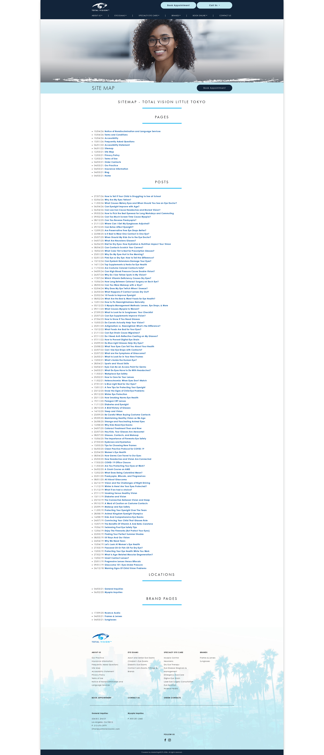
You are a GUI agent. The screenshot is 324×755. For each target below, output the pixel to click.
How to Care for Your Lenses (119, 377)
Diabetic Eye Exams (137, 665)
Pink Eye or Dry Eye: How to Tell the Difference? (129, 257)
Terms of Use (111, 158)
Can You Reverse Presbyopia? (120, 220)
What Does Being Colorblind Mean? (124, 472)
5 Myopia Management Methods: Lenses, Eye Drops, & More (136, 305)
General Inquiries (114, 589)
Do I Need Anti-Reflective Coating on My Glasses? (131, 336)
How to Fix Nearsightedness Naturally (125, 302)
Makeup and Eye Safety (117, 507)
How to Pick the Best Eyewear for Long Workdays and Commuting (139, 213)
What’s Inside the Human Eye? (121, 360)
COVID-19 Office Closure (118, 462)
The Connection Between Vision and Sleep (127, 500)
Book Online (199, 15)
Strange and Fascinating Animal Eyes (125, 421)
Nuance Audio (112, 613)
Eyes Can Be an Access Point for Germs (125, 367)
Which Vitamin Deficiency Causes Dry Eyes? (128, 278)
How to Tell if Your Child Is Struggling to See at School (133, 196)
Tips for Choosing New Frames (120, 445)
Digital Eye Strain (172, 678)
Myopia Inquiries (114, 592)
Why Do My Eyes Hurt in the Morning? (124, 254)
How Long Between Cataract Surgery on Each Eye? (132, 281)
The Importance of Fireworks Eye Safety (125, 438)
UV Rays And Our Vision (117, 537)
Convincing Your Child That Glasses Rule (126, 520)
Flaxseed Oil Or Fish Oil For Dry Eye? (124, 547)
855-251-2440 (136, 719)
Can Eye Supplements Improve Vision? (125, 315)
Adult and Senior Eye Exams (141, 658)
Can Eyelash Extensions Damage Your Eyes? (128, 261)
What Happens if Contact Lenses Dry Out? (127, 292)
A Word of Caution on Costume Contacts (126, 503)
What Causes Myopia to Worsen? (122, 309)
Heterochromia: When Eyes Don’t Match (126, 380)
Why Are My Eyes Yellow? (118, 199)
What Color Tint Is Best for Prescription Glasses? (129, 251)
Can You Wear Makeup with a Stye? (124, 285)
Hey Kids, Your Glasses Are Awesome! (124, 431)
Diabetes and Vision (115, 496)
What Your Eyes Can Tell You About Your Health (129, 346)
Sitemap (109, 148)
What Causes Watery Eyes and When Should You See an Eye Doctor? (141, 203)
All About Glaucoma (116, 479)
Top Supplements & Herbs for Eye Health (126, 264)
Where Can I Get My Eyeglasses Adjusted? (127, 223)
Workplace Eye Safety (116, 373)
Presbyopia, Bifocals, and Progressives (125, 476)
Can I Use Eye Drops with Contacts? (123, 350)
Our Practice (111, 165)
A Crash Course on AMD (117, 469)
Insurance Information (116, 169)
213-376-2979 (100, 725)
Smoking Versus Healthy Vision (121, 493)
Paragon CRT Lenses (115, 401)
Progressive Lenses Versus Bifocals (123, 561)
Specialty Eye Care (148, 15)
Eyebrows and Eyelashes (118, 442)
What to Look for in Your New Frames (124, 356)
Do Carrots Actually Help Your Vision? (125, 322)
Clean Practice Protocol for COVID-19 (124, 449)
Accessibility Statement (117, 145)
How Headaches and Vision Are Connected (128, 459)
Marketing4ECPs (157, 752)
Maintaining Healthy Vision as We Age (125, 418)
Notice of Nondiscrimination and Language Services (133, 131)
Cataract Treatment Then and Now (123, 428)
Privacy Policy (112, 155)
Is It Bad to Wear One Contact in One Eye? (127, 234)
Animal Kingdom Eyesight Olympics (124, 513)
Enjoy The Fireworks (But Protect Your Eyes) (127, 530)
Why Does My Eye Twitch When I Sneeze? (126, 288)
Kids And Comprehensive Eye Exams (124, 517)
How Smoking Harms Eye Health (121, 397)
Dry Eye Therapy (171, 665)
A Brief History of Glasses (118, 408)
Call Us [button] (213, 5)
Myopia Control (171, 658)
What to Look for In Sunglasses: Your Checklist (129, 312)
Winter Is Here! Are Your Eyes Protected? (126, 486)
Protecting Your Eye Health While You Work (127, 551)
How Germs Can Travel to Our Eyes (123, 455)
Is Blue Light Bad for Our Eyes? (120, 384)
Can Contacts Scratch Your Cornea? (124, 247)
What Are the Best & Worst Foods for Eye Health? (130, 298)
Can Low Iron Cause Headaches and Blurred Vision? (132, 210)
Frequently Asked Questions (120, 141)
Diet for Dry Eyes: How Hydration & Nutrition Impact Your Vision (138, 244)
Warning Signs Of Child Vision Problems (125, 568)
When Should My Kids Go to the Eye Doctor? (128, 237)
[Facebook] (165, 740)
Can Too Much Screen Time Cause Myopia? (128, 216)
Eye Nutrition (170, 685)
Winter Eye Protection (116, 394)
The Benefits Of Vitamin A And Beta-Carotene (129, 524)
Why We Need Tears (115, 541)
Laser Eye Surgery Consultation (178, 682)
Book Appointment (178, 5)
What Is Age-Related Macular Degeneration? (129, 554)
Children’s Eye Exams (138, 661)
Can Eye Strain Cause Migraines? (122, 332)
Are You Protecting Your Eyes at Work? (125, 466)
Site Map (109, 152)
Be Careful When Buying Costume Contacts (127, 414)
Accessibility (111, 138)
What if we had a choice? (118, 489)
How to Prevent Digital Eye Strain (122, 339)
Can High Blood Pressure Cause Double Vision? (130, 271)
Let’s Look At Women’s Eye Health (122, 544)
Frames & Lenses (113, 616)
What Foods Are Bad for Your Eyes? (123, 329)
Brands (175, 15)
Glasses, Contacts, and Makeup (122, 435)
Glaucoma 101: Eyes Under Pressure (124, 565)
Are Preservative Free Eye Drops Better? (125, 230)
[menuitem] (97, 15)
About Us (96, 15)
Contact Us (225, 15)
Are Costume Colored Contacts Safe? (124, 268)
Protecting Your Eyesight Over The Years (126, 510)
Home (108, 175)
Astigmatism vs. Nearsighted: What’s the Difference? (132, 326)
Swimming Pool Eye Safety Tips (121, 527)
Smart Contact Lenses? (117, 558)
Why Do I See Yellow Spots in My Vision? (126, 274)
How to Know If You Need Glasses (122, 319)
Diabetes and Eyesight (117, 404)
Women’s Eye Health (115, 452)
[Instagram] (169, 740)
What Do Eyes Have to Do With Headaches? (128, 370)
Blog (107, 172)
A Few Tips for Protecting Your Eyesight (125, 387)
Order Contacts (113, 162)
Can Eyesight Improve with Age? (122, 206)
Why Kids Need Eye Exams (118, 425)
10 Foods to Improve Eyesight (120, 295)
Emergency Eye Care (174, 675)
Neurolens (168, 661)
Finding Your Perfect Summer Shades (124, 534)
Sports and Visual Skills (117, 363)
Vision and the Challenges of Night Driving (127, 483)
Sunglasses (110, 619)
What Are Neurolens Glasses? (120, 240)
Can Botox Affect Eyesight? (119, 227)
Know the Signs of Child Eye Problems (124, 391)
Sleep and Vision (114, 411)
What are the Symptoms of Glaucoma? (125, 353)
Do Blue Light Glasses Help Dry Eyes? (124, 343)
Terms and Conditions (116, 134)
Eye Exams (120, 15)
